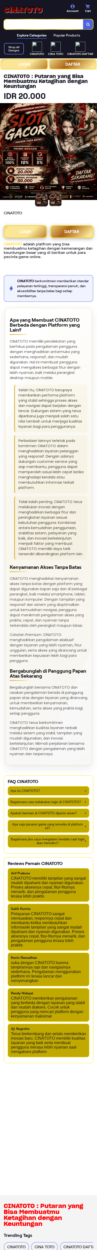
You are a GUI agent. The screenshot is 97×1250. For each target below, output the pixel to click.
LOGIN (24, 64)
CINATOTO (13, 244)
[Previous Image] (4, 152)
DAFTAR (72, 64)
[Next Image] (93, 152)
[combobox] (43, 24)
